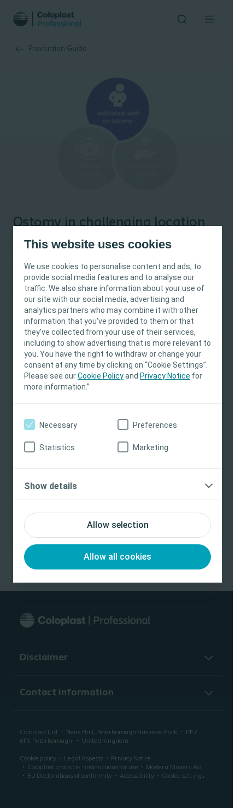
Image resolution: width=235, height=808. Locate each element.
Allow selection (118, 525)
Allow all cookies (117, 556)
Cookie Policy (101, 375)
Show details (50, 486)
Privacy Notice (165, 375)
